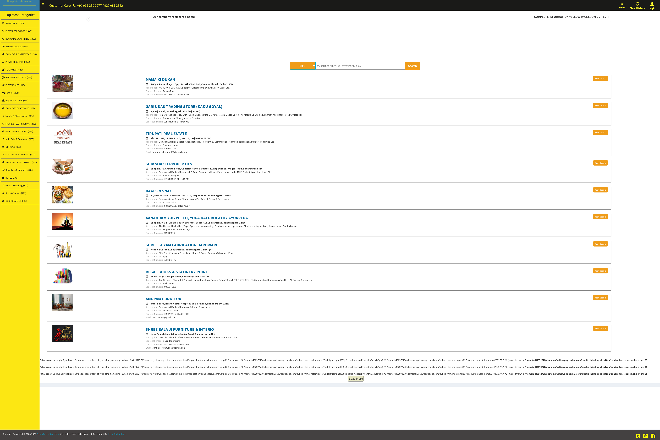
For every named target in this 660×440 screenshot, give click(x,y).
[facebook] (653, 436)
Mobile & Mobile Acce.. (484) (19, 116)
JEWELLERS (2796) (14, 23)
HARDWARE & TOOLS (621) (18, 77)
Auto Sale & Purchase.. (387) (19, 139)
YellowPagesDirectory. (48, 434)
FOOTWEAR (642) (14, 69)
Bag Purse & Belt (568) (16, 100)
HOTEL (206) (11, 177)
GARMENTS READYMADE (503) (20, 108)
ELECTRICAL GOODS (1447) (18, 31)
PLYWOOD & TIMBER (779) (18, 61)
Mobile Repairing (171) (16, 185)
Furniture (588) (12, 92)
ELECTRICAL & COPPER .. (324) (20, 154)
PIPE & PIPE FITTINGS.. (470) (19, 131)
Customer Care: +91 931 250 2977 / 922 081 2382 (86, 5)
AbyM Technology (117, 434)
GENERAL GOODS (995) (16, 46)
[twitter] (638, 436)
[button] (43, 4)
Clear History (637, 8)
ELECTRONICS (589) (15, 85)
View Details (600, 78)
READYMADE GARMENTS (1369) (20, 38)
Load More (356, 378)
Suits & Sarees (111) (15, 193)
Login (652, 8)
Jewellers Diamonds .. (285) (19, 170)
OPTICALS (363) (13, 146)
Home (622, 7)
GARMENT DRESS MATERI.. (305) (21, 162)
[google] (646, 436)
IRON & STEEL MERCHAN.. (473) (20, 123)
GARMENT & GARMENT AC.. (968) (21, 54)
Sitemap (7, 434)
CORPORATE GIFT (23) (16, 200)
